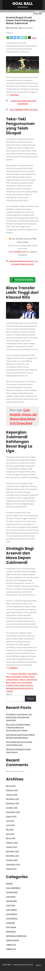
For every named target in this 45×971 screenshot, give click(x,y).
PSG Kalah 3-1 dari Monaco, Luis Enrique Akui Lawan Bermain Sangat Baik (19, 717)
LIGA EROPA (10, 896)
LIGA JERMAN (11, 909)
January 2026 (11, 794)
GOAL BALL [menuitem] (14, 95)
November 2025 (12, 803)
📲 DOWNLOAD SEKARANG (22, 279)
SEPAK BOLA (11, 931)
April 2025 (10, 834)
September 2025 (13, 812)
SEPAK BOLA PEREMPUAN (16, 936)
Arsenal (14, 673)
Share (34, 38)
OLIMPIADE (10, 923)
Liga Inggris (32, 673)
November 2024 (12, 855)
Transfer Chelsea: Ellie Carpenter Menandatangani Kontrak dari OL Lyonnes (19, 688)
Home (38, 965)
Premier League (28, 676)
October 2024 (12, 860)
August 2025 (11, 816)
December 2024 (12, 851)
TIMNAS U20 (11, 944)
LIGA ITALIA (10, 905)
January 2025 (11, 847)
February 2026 (12, 790)
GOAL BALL (22, 3)
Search (9, 694)
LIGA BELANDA (12, 892)
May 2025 (10, 829)
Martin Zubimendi (13, 676)
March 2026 (10, 786)
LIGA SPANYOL (12, 918)
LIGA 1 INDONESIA (13, 888)
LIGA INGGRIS (27, 28)
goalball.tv (13, 667)
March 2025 (10, 838)
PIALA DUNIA (11, 927)
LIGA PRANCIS (11, 914)
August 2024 (11, 868)
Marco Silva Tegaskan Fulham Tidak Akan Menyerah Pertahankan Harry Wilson (18, 727)
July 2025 (10, 820)
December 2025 (12, 799)
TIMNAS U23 (11, 949)
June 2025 (10, 825)
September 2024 (13, 864)
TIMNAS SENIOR (12, 940)
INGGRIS (9, 883)
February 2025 (12, 842)
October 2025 (12, 807)
